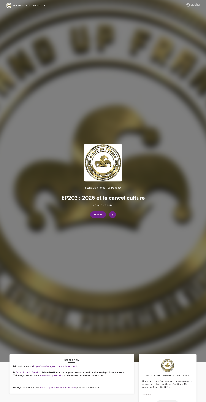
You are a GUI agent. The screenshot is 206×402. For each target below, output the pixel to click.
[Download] (112, 214)
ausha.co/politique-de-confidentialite (58, 387)
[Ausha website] (193, 5)
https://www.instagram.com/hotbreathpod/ (55, 366)
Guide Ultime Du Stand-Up (28, 372)
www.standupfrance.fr (51, 375)
